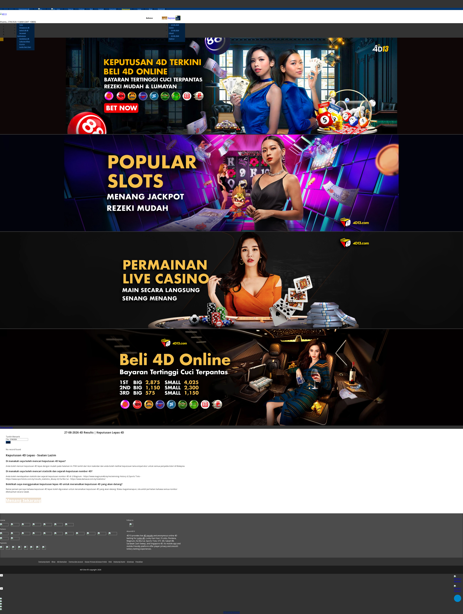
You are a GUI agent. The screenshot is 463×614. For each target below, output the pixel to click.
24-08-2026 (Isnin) (174, 26)
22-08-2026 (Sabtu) (174, 37)
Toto (21, 25)
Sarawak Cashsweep (21, 34)
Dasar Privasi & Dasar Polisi (96, 562)
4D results (148, 535)
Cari (8, 442)
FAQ (110, 562)
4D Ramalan (62, 562)
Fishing (81, 9)
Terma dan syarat (75, 562)
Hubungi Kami (119, 562)
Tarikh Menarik (13, 436)
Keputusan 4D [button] (24, 9)
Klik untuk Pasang (231, 612)
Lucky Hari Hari (25, 47)
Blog (150, 9)
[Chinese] (157, 18)
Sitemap (130, 562)
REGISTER (161, 9)
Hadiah (101, 9)
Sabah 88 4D (23, 30)
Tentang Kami (44, 562)
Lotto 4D (141, 538)
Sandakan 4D (24, 39)
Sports (70, 9)
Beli (91, 9)
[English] (154, 18)
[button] (4, 427)
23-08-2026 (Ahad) (174, 31)
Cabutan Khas (24, 42)
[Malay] (159, 18)
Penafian (139, 562)
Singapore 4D (24, 28)
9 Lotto (22, 44)
